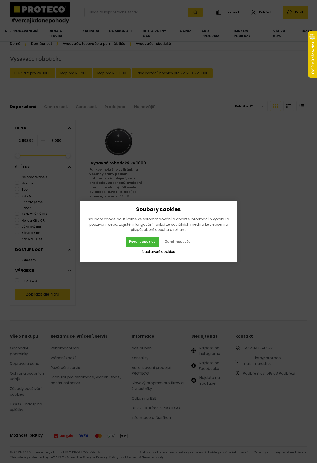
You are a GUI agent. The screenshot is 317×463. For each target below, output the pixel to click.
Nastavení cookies (158, 251)
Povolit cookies (142, 241)
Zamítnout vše (177, 241)
